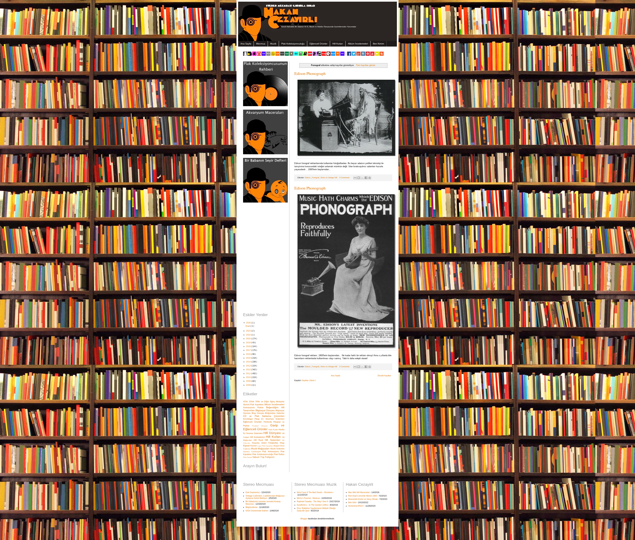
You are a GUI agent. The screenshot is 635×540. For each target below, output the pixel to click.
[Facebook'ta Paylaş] (366, 177)
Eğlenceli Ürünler (318, 43)
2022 (248, 335)
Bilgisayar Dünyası (265, 410)
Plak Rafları (279, 454)
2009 (248, 381)
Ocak (248, 326)
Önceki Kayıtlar (384, 375)
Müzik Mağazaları (260, 448)
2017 (248, 350)
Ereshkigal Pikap (252, 419)
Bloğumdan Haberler (274, 413)
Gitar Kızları (273, 430)
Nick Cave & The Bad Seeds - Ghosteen (315, 492)
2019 (248, 342)
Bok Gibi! (352, 502)
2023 (248, 331)
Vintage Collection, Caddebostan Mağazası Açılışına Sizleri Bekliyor (265, 497)
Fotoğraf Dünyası (261, 426)
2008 (248, 385)
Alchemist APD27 (356, 506)
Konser (253, 446)
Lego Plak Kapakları (265, 446)
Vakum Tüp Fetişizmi (263, 457)
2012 (248, 369)
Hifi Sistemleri (273, 440)
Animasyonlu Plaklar (254, 407)
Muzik (273, 43)
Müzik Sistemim (277, 449)
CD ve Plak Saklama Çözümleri (263, 416)
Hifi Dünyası (272, 433)
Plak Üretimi (248, 457)
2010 (248, 377)
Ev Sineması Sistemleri (272, 419)
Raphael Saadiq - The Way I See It (312, 501)
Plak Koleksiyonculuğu (293, 43)
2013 (248, 366)
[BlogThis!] (358, 177)
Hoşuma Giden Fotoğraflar (266, 443)
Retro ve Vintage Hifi (329, 178)
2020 (248, 338)
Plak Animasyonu (271, 451)
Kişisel (246, 445)
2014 (248, 362)
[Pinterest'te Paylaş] (369, 177)
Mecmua (260, 43)
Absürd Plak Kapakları (253, 404)
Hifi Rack (259, 440)
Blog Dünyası (258, 413)
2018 (248, 346)
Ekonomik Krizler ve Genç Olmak (363, 499)
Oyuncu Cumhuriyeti (252, 452)
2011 (248, 373)
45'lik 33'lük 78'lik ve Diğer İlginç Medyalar (263, 401)
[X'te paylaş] (362, 177)
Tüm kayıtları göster (365, 65)
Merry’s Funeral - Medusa (308, 498)
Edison (308, 178)
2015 (248, 358)
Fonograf (316, 178)
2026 (248, 323)
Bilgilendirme (251, 507)
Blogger (304, 519)
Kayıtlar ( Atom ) (309, 380)
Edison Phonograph (310, 73)
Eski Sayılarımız (253, 492)
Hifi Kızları (337, 43)
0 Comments (344, 178)
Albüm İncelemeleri (358, 43)
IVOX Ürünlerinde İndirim (257, 511)
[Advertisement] (263, 258)
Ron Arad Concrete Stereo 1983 (362, 496)
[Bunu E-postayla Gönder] (355, 177)
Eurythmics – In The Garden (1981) (312, 505)
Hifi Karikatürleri (258, 437)
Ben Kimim (378, 43)
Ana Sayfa (245, 43)
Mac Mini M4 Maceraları (359, 492)
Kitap (282, 443)
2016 (248, 354)
